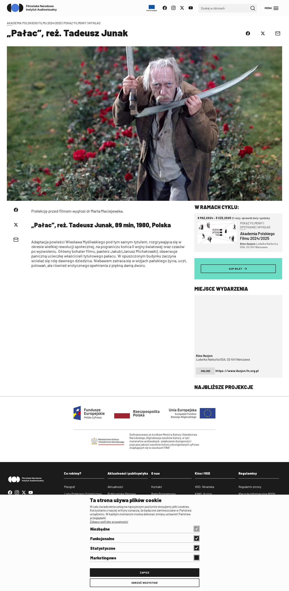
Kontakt (156, 487)
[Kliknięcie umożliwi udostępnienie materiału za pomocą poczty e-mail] (277, 33)
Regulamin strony (249, 487)
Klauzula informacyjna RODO (256, 494)
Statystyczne (102, 548)
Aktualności (115, 487)
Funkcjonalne (102, 538)
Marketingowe (103, 557)
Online (205, 371)
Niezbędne (100, 529)
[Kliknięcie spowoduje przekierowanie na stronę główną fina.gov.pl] (32, 8)
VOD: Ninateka (204, 487)
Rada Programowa (163, 494)
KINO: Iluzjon (203, 494)
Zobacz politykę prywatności (109, 521)
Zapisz (144, 572)
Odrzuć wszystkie (144, 582)
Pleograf (69, 487)
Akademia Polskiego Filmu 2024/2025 (34, 23)
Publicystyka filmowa (122, 494)
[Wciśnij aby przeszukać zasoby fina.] (253, 8)
